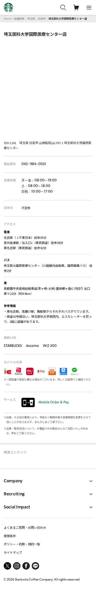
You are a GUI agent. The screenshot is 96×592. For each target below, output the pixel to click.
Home (7, 18)
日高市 (41, 18)
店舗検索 (19, 18)
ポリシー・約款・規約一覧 (22, 544)
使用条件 (10, 536)
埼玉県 (31, 18)
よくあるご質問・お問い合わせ (25, 527)
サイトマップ (13, 552)
